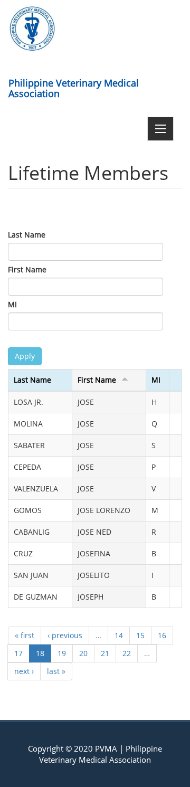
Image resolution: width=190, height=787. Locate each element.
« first (24, 635)
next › (24, 671)
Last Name (26, 235)
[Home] (32, 28)
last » (56, 671)
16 (162, 635)
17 (18, 653)
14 (119, 635)
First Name (27, 269)
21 (105, 653)
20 (83, 653)
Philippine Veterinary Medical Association (73, 86)
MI (12, 304)
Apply (25, 356)
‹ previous (65, 635)
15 (140, 635)
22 (126, 653)
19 (62, 653)
